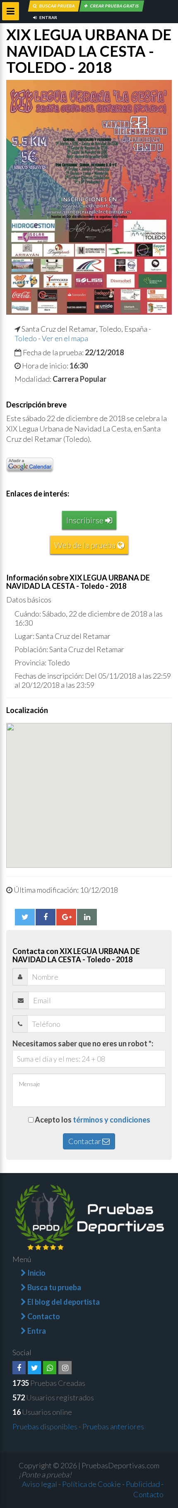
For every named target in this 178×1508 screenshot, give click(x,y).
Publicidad (143, 1484)
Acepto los (92, 1119)
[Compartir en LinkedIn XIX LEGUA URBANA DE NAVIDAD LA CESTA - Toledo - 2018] (87, 917)
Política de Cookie (91, 1484)
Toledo (25, 338)
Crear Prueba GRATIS (114, 5)
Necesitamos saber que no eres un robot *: (82, 1043)
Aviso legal (39, 1484)
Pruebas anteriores (113, 1426)
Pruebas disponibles (44, 1426)
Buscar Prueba (56, 5)
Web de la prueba (85, 545)
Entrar (47, 17)
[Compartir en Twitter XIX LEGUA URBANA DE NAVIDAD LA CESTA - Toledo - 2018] (24, 917)
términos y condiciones (111, 1119)
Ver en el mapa (65, 338)
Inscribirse (85, 520)
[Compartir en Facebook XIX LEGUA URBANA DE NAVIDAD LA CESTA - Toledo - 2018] (45, 917)
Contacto (148, 1494)
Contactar (85, 1141)
